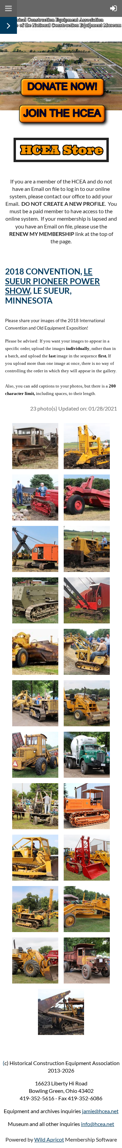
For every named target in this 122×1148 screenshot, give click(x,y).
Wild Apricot (49, 1139)
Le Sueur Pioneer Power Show (52, 281)
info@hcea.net (97, 1124)
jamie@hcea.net (100, 1111)
